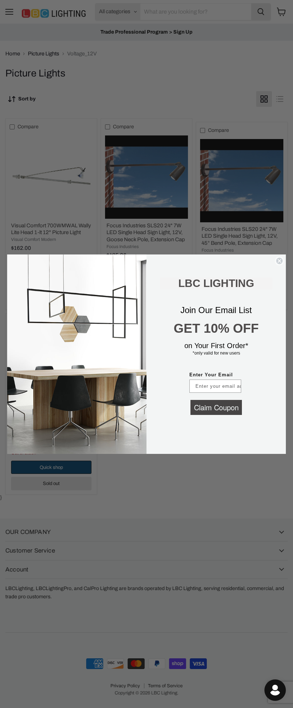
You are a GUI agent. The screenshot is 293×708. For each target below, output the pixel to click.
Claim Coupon (216, 407)
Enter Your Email (211, 374)
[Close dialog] (279, 260)
